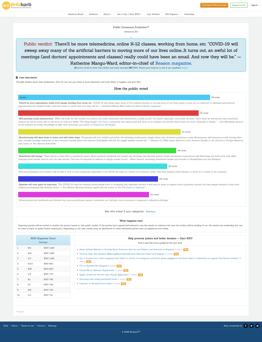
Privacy (41, 325)
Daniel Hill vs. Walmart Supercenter (103, 270)
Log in (185, 67)
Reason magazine (173, 63)
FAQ (5, 325)
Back (21, 311)
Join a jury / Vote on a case (214, 5)
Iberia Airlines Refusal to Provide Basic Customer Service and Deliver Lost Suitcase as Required (133, 249)
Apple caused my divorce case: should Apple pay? (110, 274)
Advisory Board (75, 14)
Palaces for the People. (104, 124)
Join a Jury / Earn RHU (128, 14)
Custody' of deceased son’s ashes (102, 283)
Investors (93, 14)
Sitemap (52, 325)
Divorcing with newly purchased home (104, 279)
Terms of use (27, 325)
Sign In (254, 5)
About (106, 14)
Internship (189, 14)
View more (150, 212)
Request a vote (239, 5)
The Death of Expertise (133, 187)
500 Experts (171, 14)
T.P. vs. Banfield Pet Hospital (100, 265)
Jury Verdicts (153, 14)
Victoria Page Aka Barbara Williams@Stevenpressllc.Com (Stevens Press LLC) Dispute (128, 254)
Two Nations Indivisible (43, 143)
